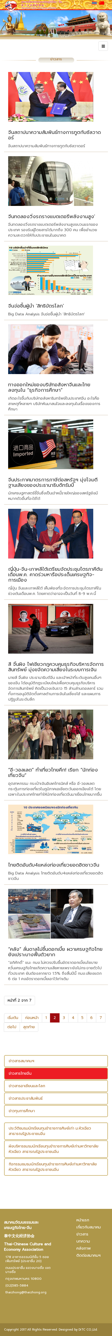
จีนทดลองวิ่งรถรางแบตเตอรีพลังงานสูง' (51, 216)
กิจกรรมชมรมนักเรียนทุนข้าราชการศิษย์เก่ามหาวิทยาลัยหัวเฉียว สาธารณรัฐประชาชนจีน (53, 1166)
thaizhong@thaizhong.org (25, 1292)
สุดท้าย (29, 1027)
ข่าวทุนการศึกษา (22, 1111)
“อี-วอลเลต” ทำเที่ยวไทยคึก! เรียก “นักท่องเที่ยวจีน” (53, 772)
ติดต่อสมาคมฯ (88, 1255)
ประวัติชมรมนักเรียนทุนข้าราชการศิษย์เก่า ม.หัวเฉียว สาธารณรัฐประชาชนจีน (50, 1131)
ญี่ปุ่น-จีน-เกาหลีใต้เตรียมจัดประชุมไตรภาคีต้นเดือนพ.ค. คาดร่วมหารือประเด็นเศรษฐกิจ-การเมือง (55, 574)
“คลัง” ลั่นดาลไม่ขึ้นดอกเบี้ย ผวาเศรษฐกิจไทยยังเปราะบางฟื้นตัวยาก (55, 951)
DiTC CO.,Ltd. (88, 1329)
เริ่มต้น (13, 1018)
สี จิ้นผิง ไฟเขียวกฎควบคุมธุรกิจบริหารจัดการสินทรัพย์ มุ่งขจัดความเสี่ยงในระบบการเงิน (56, 666)
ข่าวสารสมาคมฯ (21, 1061)
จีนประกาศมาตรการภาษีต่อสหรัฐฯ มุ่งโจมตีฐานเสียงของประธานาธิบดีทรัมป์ (53, 482)
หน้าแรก (82, 1220)
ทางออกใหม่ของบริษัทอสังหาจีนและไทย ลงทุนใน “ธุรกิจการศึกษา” (49, 387)
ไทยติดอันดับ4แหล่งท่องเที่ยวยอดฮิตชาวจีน (53, 865)
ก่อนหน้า (32, 1018)
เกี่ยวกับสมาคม (88, 1227)
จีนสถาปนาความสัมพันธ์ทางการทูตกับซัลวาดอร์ (54, 135)
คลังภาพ (83, 1248)
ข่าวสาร (82, 1234)
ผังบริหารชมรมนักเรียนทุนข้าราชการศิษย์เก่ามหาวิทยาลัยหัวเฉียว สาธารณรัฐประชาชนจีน (53, 1149)
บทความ (83, 1241)
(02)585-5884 (16, 1285)
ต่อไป (11, 1027)
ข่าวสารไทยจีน (20, 1073)
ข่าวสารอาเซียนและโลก (27, 1086)
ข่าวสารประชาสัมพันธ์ (26, 1098)
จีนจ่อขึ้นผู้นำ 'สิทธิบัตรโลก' (36, 306)
